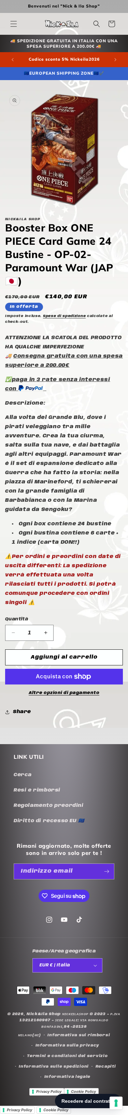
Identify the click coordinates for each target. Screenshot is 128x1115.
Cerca (23, 774)
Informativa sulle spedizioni (54, 1067)
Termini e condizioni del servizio (67, 1056)
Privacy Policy (48, 1091)
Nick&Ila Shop (44, 1014)
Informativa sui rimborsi (78, 1035)
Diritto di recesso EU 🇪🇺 (49, 820)
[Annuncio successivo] (115, 59)
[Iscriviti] (106, 871)
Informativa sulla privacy (67, 1045)
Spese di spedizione (64, 316)
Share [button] (22, 711)
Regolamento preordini (49, 805)
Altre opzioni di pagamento (64, 693)
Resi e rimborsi (37, 790)
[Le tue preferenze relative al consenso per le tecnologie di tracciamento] (116, 1103)
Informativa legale (67, 1077)
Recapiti (106, 1067)
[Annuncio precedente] (12, 59)
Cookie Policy (83, 1091)
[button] (13, 23)
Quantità (16, 619)
